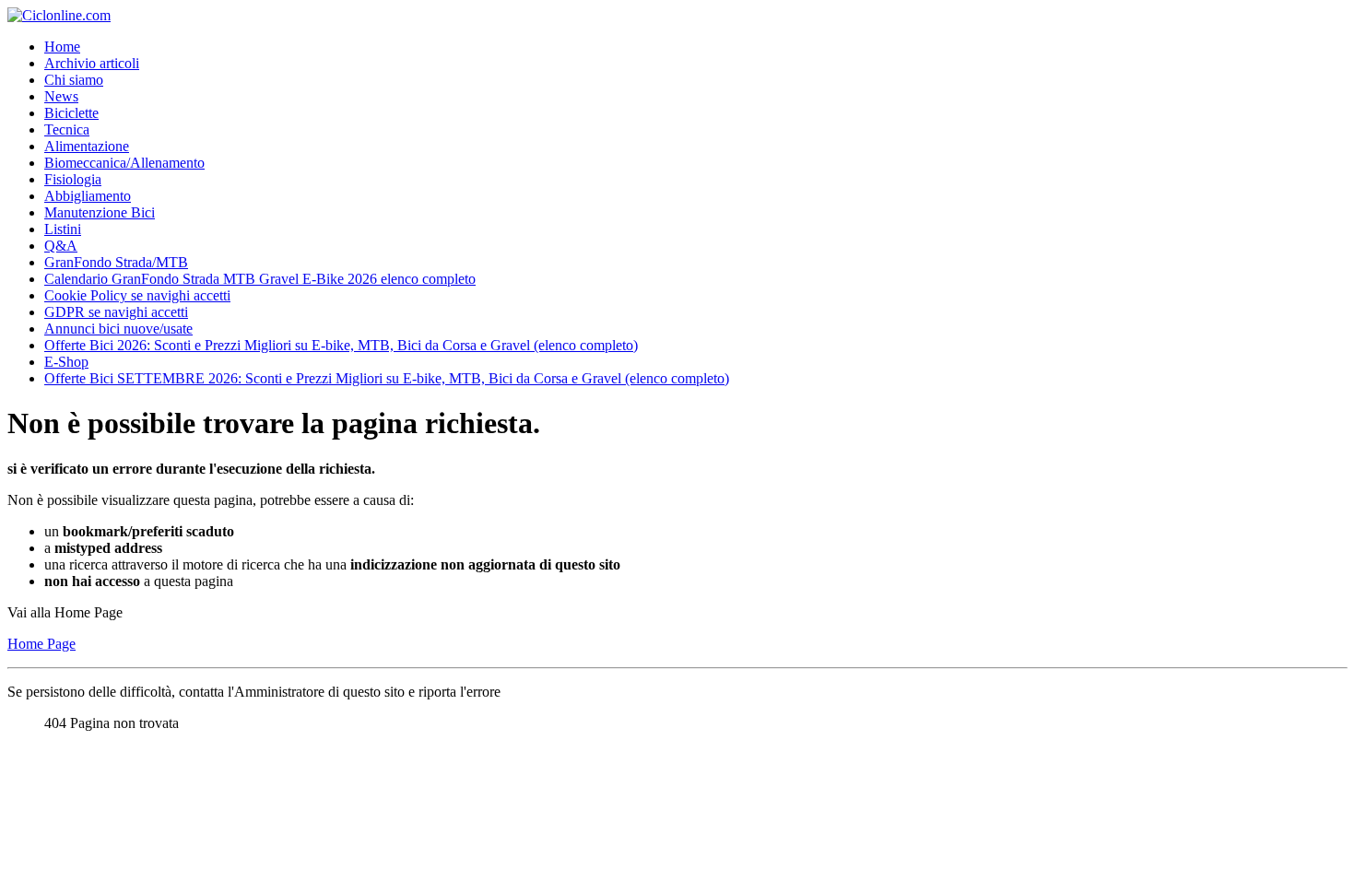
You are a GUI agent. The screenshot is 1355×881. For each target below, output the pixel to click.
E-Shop (66, 362)
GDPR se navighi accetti (116, 312)
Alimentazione (86, 146)
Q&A (60, 245)
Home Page (41, 644)
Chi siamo (73, 80)
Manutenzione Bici (99, 212)
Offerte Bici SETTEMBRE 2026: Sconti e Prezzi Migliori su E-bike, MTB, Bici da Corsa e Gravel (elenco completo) (386, 378)
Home (62, 46)
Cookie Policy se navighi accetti (137, 295)
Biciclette (71, 113)
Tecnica (66, 129)
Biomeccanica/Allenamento (124, 162)
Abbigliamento (87, 196)
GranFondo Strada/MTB (116, 262)
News (61, 96)
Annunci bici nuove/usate (118, 328)
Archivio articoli (91, 63)
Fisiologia (72, 179)
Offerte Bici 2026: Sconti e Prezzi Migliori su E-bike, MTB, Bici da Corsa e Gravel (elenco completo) (341, 345)
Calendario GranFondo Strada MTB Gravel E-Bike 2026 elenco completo (260, 279)
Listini (62, 229)
